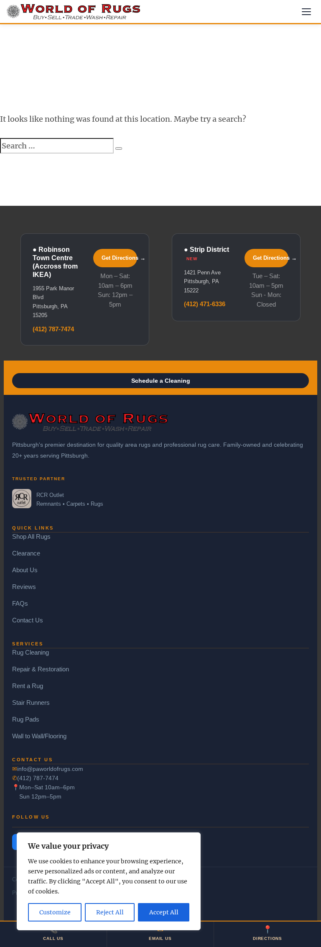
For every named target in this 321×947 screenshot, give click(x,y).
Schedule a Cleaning (160, 380)
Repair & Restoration (40, 669)
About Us (25, 569)
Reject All (110, 912)
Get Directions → (119, 258)
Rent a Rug (27, 685)
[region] (109, 881)
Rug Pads (25, 719)
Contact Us (27, 620)
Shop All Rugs (31, 536)
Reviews (24, 586)
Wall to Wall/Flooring (39, 736)
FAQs (20, 603)
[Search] (118, 148)
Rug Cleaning (30, 652)
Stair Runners (31, 702)
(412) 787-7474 (53, 329)
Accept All (163, 912)
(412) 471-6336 (204, 303)
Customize (55, 912)
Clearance (26, 553)
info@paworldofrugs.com (50, 768)
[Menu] (306, 11)
